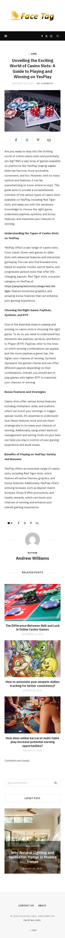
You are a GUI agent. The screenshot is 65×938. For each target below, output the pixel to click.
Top (33, 930)
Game (34, 54)
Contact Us (26, 905)
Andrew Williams (32, 558)
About (42, 905)
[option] (32, 841)
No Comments (45, 83)
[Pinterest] (38, 140)
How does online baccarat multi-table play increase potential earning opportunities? (32, 742)
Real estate (32, 846)
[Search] (58, 36)
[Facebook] (16, 140)
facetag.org (32, 920)
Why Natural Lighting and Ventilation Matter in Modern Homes (33, 857)
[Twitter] (27, 140)
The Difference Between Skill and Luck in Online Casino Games (33, 627)
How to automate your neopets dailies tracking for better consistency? (33, 683)
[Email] (49, 140)
